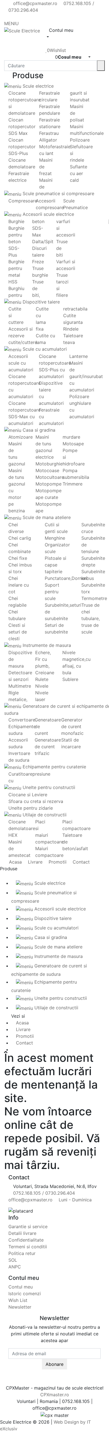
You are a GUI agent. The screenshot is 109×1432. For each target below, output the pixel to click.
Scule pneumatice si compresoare (57, 193)
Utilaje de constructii (44, 814)
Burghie (16, 221)
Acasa (15, 862)
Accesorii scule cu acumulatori (20, 362)
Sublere (70, 679)
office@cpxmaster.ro (34, 3)
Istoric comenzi (24, 1293)
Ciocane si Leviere (27, 794)
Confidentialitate (26, 1240)
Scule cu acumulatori (44, 349)
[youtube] (14, 17)
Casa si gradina (38, 430)
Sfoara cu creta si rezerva (35, 801)
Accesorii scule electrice (47, 214)
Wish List (17, 1300)
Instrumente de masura (46, 645)
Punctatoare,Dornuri (66, 578)
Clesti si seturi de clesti (17, 631)
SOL (12, 1260)
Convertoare (21, 720)
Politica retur (21, 1253)
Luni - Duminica (74, 1200)
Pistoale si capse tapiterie (55, 564)
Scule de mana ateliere (46, 517)
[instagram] (19, 17)
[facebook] (10, 17)
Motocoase (47, 470)
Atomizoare (20, 437)
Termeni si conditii (27, 1246)
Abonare (54, 1364)
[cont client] (47, 43)
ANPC (14, 1267)
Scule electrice (37, 86)
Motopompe (48, 484)
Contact (80, 862)
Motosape (73, 443)
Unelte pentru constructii (48, 787)
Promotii (57, 862)
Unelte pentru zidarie (30, 808)
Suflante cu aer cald (78, 173)
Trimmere (72, 484)
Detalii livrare (22, 1233)
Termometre (94, 598)
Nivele (41, 686)
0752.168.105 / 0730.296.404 (43, 1193)
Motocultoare (49, 477)
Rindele (71, 329)
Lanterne (78, 356)
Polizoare (80, 140)
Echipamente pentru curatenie (53, 766)
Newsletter (19, 1307)
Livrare (34, 862)
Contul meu (20, 1287)
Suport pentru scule (52, 591)
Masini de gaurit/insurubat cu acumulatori (86, 376)
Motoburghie (49, 464)
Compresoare (22, 201)
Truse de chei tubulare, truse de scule (90, 618)
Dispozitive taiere (40, 302)
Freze (38, 261)
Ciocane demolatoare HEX (21, 828)
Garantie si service (28, 1226)
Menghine (55, 538)
